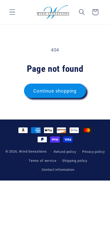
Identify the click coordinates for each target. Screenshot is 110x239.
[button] (12, 12)
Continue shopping (54, 91)
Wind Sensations (33, 151)
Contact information (58, 170)
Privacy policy (93, 152)
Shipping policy (74, 161)
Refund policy (65, 152)
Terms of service (42, 161)
